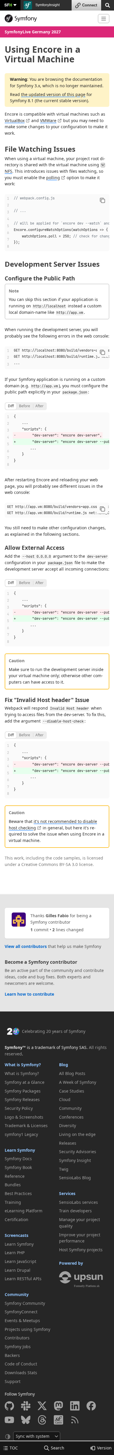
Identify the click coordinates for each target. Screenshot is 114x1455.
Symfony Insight (75, 1160)
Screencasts (16, 1235)
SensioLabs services (78, 1202)
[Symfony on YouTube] (9, 1420)
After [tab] (39, 405)
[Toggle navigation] (103, 18)
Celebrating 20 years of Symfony (53, 1031)
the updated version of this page (53, 94)
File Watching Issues (40, 149)
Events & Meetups (22, 1320)
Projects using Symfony (27, 1329)
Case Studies (71, 1091)
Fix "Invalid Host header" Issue (47, 700)
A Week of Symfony (77, 1082)
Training (13, 1202)
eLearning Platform (23, 1210)
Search (57, 1448)
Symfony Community (25, 1303)
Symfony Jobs (18, 1346)
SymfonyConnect (21, 1311)
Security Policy (19, 1108)
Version (104, 1448)
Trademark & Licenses (26, 1125)
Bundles (13, 1184)
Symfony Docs (18, 1158)
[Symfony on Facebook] (91, 1406)
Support (12, 1381)
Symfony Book (18, 1167)
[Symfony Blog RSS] (75, 1420)
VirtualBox (15, 120)
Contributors (17, 1338)
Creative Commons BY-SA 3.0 (49, 864)
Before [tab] (24, 405)
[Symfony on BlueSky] (25, 1420)
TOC (14, 1448)
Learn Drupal (17, 1270)
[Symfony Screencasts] (58, 1420)
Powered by (71, 1263)
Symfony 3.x (28, 85)
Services (67, 1193)
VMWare (48, 120)
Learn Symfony (20, 1150)
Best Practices (18, 1193)
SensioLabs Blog (75, 1177)
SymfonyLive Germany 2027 (33, 32)
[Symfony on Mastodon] (58, 1406)
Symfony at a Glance (24, 1082)
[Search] (107, 5)
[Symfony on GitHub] (9, 1406)
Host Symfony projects (81, 1249)
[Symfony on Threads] (42, 1420)
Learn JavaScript (20, 1261)
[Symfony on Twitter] (42, 1406)
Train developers (75, 1210)
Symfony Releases (22, 1099)
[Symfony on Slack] (25, 1406)
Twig (63, 1169)
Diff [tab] (11, 405)
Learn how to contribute (29, 994)
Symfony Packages (23, 1091)
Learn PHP (15, 1252)
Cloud (64, 1099)
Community (17, 1294)
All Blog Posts (72, 1073)
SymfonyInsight (47, 5)
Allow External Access (34, 548)
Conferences (71, 1117)
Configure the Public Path (40, 278)
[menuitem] (30, 1073)
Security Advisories (77, 1151)
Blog (63, 1064)
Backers (12, 1355)
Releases (67, 1143)
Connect (89, 5)
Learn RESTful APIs (23, 1278)
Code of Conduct (21, 1364)
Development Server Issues (52, 264)
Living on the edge (77, 1134)
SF (8, 5)
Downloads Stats (21, 1372)
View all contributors (26, 946)
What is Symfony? (23, 1064)
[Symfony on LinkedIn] (75, 1406)
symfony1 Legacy (21, 1134)
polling (53, 177)
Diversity (67, 1125)
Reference (15, 1176)
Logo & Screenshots (24, 1117)
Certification (16, 1219)
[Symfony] (49, 18)
